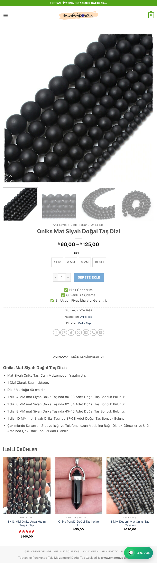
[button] (5, 15)
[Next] (145, 108)
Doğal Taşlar (79, 224)
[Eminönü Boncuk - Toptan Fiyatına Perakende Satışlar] (78, 15)
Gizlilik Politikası (67, 551)
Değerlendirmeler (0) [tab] (87, 356)
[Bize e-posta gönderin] (86, 332)
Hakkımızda (110, 551)
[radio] (57, 262)
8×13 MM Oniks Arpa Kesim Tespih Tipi (27, 523)
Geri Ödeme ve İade (38, 551)
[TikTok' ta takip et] (71, 332)
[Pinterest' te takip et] (100, 332)
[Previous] (11, 108)
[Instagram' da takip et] (63, 332)
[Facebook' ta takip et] (56, 332)
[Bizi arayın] (93, 332)
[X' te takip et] (78, 332)
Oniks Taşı (97, 224)
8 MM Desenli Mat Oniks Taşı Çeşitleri (130, 523)
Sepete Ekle (89, 277)
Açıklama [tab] (60, 356)
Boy (76, 252)
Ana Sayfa (60, 224)
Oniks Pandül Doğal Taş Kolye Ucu (78, 523)
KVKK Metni (91, 551)
